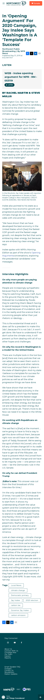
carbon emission (18, 615)
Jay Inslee (15, 600)
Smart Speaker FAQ (12, 667)
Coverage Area (10, 652)
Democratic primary (20, 595)
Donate (37, 3)
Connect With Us (11, 651)
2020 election (32, 600)
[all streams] (41, 697)
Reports (8, 658)
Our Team (8, 654)
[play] (3, 697)
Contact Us (9, 670)
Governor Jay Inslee (20, 610)
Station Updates (11, 674)
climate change (18, 590)
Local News (16, 585)
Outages (8, 669)
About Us (8, 649)
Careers (7, 656)
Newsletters (9, 672)
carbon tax (15, 605)
